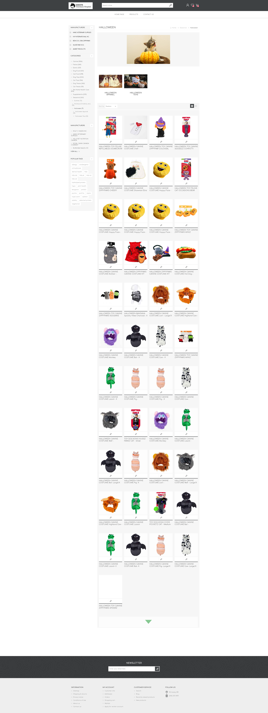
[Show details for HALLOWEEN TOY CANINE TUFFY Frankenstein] (135, 670)
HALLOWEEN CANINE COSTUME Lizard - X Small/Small (108, 399)
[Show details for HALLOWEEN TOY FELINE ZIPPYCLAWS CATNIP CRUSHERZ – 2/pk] (186, 670)
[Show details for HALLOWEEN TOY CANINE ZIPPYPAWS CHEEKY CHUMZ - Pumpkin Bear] (110, 169)
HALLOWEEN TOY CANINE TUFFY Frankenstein (135, 690)
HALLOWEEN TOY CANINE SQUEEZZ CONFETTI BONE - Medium (186, 149)
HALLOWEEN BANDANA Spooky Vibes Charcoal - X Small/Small (135, 316)
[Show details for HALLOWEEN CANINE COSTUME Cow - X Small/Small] (161, 336)
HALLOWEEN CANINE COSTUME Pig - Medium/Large (133, 399)
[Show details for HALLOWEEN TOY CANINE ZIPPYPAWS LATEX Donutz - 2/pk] (110, 628)
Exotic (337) (77, 67)
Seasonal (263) (78, 97)
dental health (77, 172)
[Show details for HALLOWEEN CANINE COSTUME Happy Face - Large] (135, 210)
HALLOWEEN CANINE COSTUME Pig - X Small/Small (158, 399)
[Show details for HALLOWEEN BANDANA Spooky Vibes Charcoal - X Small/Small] (135, 294)
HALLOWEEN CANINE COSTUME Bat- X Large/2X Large (133, 566)
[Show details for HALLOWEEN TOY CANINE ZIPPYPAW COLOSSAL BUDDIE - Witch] (161, 127)
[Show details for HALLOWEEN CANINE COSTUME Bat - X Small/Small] (135, 336)
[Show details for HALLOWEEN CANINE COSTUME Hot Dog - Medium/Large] (186, 252)
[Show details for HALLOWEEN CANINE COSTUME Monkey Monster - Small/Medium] (161, 419)
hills (85, 172)
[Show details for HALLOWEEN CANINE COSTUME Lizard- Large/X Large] (135, 503)
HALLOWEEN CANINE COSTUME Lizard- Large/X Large (133, 524)
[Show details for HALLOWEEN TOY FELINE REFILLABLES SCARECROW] (110, 127)
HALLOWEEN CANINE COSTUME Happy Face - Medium (110, 232)
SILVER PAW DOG (78, 45)
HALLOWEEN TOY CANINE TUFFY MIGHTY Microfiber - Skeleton (186, 650)
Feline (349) (77, 64)
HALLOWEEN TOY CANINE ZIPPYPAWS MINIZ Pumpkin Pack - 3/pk (186, 232)
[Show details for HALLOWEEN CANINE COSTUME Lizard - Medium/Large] (186, 419)
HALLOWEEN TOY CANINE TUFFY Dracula (161, 690)
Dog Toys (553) (78, 77)
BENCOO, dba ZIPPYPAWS (81, 41)
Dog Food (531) (78, 71)
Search (170, 5)
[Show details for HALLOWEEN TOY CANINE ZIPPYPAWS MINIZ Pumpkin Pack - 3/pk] (186, 210)
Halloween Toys (136, 94)
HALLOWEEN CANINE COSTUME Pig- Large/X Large (159, 566)
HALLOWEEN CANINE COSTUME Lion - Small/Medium (158, 483)
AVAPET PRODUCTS (79, 49)
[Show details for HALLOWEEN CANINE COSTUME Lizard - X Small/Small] (110, 377)
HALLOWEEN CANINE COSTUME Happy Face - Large (135, 232)
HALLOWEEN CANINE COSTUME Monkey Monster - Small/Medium (160, 441)
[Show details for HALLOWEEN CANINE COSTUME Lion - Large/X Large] (161, 294)
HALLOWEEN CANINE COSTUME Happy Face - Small (160, 190)
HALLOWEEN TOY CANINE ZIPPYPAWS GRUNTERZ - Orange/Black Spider (186, 608)
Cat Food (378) (78, 74)
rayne (89, 193)
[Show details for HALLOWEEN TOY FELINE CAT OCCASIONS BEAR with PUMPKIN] (186, 169)
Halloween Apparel (111, 94)
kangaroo (75, 189)
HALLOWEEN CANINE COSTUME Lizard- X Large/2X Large (108, 566)
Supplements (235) (80, 94)
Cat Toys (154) (78, 80)
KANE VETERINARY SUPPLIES (82, 32)
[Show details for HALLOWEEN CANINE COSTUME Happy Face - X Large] (161, 210)
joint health (82, 186)
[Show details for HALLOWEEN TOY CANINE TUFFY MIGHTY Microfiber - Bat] (110, 670)
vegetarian (76, 204)
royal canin (76, 196)
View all (74, 151)
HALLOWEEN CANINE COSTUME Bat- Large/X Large (109, 483)
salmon (85, 196)
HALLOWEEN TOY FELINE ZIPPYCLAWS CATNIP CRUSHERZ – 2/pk (186, 691)
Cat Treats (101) (78, 86)
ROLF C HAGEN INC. (80, 131)
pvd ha (81, 193)
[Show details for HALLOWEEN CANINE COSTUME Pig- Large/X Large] (161, 545)
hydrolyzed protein (78, 182)
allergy (74, 164)
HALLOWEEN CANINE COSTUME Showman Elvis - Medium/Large (135, 190)
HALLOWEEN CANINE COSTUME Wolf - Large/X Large (186, 483)
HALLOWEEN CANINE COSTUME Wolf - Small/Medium (108, 441)
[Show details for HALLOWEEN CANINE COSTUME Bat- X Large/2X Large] (135, 545)
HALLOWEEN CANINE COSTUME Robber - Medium (108, 274)
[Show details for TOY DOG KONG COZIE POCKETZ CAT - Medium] (161, 503)
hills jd (82, 175)
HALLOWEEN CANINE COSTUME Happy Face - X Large (160, 232)
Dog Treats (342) (79, 83)
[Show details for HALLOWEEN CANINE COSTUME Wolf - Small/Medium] (110, 419)
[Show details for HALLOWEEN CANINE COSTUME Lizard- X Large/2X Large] (110, 545)
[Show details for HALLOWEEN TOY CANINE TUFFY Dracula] (161, 670)
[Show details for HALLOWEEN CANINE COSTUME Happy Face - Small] (161, 169)
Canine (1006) (77, 61)
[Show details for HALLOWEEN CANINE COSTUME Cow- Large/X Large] (186, 545)
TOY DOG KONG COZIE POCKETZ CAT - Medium (160, 523)
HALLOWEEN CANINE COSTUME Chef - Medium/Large (133, 149)
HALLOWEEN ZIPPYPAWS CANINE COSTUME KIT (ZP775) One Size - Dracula (135, 274)
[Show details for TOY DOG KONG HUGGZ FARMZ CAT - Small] (135, 419)
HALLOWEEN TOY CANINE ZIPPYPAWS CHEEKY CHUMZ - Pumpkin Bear (110, 190)
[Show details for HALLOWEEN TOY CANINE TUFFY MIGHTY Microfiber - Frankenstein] (161, 628)
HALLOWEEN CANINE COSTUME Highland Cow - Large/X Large (110, 524)
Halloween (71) (78, 108)
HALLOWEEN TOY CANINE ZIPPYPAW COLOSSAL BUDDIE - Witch (161, 149)
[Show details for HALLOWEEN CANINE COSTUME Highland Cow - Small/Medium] (186, 294)
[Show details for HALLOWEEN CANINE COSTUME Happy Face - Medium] (110, 210)
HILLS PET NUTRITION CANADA (79, 139)
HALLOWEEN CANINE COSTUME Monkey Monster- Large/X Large (109, 357)
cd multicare (76, 168)
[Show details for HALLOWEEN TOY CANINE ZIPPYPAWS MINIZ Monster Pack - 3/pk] (186, 336)
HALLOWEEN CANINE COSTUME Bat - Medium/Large (184, 524)
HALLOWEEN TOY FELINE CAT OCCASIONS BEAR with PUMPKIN (186, 190)
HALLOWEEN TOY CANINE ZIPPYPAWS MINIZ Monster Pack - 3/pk (186, 357)
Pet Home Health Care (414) (80, 90)
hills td (88, 175)
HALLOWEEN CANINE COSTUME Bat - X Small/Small (133, 357)
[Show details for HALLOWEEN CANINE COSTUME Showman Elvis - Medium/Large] (135, 169)
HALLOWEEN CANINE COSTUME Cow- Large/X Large (185, 566)
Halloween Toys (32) (81, 116)
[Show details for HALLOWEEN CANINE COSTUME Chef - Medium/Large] (135, 127)
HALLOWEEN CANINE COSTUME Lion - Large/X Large (160, 316)
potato (83, 189)
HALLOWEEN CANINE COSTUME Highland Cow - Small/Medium (186, 316)
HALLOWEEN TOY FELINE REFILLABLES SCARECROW (110, 148)
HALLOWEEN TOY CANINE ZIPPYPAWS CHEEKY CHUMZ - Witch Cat (161, 608)
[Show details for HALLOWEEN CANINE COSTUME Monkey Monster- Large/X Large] (110, 336)
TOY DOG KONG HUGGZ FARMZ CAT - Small (135, 440)
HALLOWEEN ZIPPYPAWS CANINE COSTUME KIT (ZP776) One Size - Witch (160, 274)
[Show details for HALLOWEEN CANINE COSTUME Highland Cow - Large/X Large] (110, 503)
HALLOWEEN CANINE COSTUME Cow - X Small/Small (158, 357)
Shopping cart (197, 5)
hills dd (74, 175)
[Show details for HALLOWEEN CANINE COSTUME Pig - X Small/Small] (161, 377)
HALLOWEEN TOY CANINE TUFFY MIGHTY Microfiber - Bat (110, 691)
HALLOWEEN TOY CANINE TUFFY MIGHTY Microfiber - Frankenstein (161, 650)
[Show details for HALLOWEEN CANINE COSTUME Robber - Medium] (110, 252)
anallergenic (83, 164)
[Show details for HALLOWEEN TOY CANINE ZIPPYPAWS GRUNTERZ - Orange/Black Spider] (186, 586)
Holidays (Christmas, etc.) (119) (81, 104)
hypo (73, 186)
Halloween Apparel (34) (80, 112)
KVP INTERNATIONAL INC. (81, 36)
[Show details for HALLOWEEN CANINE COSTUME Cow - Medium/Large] (186, 377)
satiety (74, 200)
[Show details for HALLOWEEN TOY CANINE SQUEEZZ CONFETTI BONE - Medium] (186, 127)
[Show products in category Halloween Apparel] (110, 81)
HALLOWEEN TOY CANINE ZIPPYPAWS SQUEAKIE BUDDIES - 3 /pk (110, 316)
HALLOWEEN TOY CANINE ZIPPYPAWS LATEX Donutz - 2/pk (110, 650)
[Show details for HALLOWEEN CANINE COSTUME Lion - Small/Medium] (161, 461)
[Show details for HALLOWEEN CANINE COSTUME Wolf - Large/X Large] (186, 461)
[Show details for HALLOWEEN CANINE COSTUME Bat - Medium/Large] (186, 503)
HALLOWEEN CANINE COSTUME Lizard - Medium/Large (184, 441)
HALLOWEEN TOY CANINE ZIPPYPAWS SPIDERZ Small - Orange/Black (110, 608)
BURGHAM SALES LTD (80, 148)
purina (74, 193)
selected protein (85, 200)
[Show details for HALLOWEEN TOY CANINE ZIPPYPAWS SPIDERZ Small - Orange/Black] (110, 586)
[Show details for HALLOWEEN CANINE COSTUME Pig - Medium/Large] (135, 377)
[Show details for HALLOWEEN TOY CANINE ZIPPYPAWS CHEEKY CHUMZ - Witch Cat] (161, 586)
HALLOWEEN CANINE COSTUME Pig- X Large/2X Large (133, 483)
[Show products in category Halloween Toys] (135, 81)
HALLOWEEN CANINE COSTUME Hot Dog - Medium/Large (184, 274)
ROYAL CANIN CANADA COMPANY (80, 144)
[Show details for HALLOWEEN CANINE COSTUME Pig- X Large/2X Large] (135, 461)
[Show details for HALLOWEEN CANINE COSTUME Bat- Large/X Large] (110, 461)
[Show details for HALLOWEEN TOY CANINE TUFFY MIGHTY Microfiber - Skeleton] (186, 628)
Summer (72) (78, 100)
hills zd (74, 179)
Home (174, 28)
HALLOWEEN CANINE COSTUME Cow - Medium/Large (184, 399)
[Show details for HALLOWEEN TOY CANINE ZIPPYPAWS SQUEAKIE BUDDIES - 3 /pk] (110, 294)
